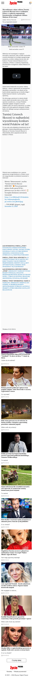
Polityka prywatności (20, 671)
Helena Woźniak (11, 20)
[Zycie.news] (15, 3)
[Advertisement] (16, 153)
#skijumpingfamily (13, 199)
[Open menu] (2, 3)
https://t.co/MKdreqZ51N (13, 197)
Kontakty (9, 671)
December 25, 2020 (11, 206)
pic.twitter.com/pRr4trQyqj (14, 202)
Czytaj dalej (16, 660)
